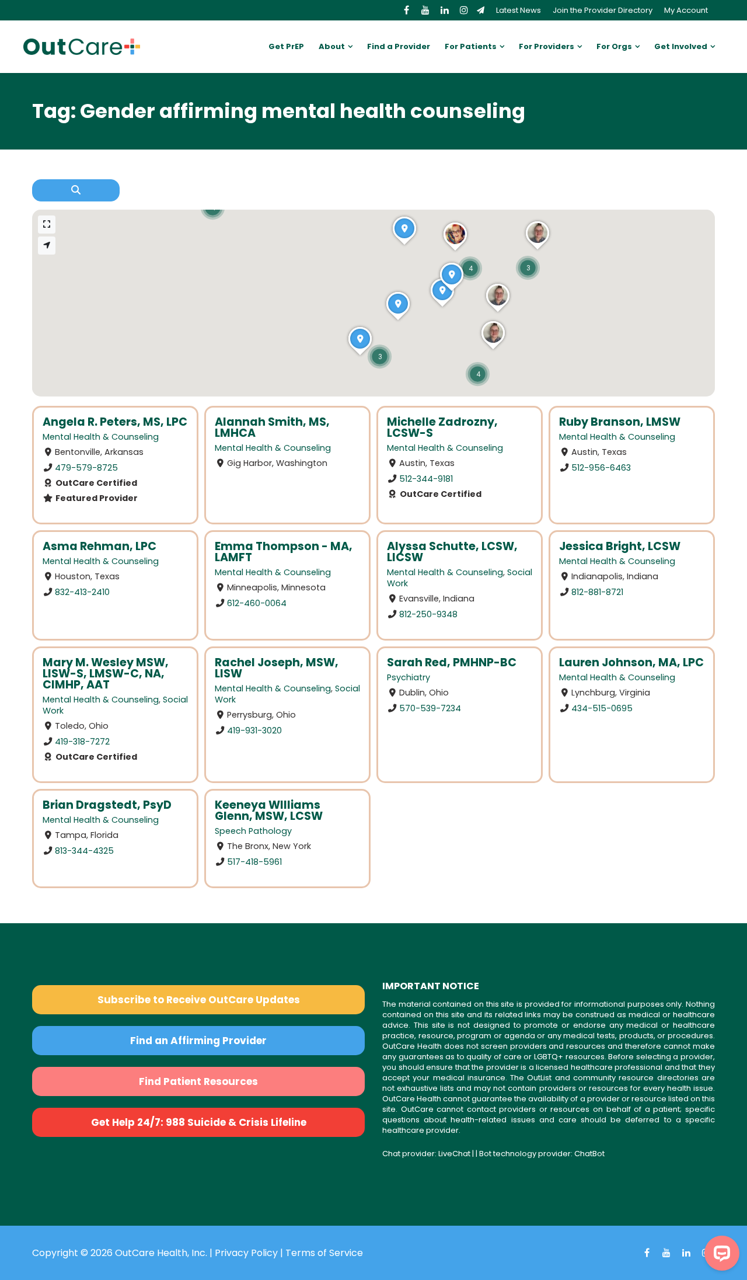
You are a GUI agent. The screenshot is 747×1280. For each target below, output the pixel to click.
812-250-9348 (428, 614)
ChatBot (589, 1153)
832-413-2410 (82, 592)
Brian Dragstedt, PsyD (107, 805)
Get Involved (680, 46)
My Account (686, 10)
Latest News (518, 10)
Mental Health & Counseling (101, 437)
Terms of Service (324, 1253)
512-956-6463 (601, 468)
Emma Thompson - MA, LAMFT (283, 551)
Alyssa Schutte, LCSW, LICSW (452, 551)
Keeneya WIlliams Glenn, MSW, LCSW (269, 810)
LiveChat (454, 1153)
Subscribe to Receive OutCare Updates (198, 1000)
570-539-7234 (430, 708)
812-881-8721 (597, 592)
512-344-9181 (426, 479)
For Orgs (614, 46)
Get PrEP (286, 46)
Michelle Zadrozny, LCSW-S (442, 427)
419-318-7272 (82, 741)
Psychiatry (408, 677)
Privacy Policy (246, 1253)
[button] (379, 356)
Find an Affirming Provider (198, 1041)
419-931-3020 (254, 730)
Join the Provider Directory (602, 10)
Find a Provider (398, 46)
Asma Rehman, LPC (99, 546)
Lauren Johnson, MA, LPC (631, 662)
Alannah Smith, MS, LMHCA (272, 427)
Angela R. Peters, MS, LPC (115, 422)
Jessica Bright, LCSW (619, 546)
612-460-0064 (257, 603)
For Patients (471, 46)
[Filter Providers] (76, 190)
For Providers (546, 46)
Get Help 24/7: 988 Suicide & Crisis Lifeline (198, 1122)
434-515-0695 (602, 708)
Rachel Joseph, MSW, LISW (276, 668)
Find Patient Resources (198, 1081)
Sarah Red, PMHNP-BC (451, 662)
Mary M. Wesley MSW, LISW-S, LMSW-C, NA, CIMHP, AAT (106, 674)
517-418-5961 (254, 861)
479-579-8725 (86, 468)
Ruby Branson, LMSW (619, 422)
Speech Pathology (253, 831)
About (332, 46)
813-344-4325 (84, 850)
